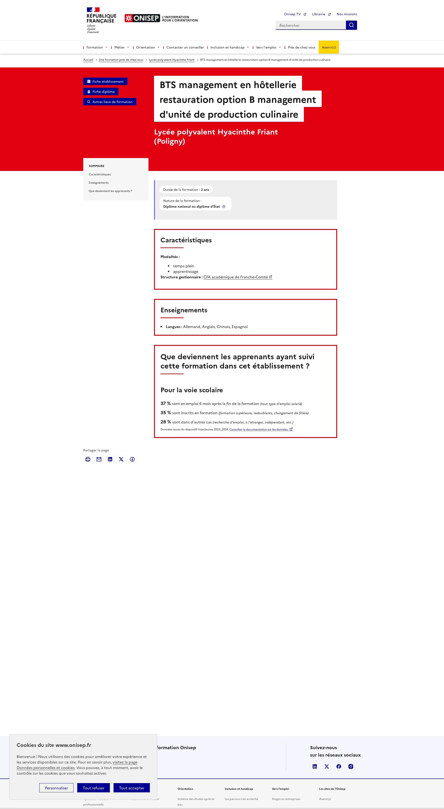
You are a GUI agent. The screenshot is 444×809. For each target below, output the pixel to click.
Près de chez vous (301, 47)
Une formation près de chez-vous (121, 59)
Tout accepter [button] (131, 787)
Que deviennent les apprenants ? (110, 191)
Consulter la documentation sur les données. (258, 429)
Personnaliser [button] (56, 787)
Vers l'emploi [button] (266, 47)
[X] (121, 459)
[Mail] (99, 459)
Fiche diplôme (103, 91)
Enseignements (98, 182)
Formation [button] (94, 47)
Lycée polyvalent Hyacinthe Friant (171, 59)
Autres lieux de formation (112, 101)
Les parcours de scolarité (241, 799)
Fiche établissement (108, 81)
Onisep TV (293, 14)
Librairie (319, 14)
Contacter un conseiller (185, 47)
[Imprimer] (87, 459)
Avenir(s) (329, 47)
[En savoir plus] (224, 206)
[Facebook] (132, 459)
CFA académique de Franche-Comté (236, 276)
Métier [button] (119, 47)
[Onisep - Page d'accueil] (142, 18)
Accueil (88, 59)
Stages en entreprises (286, 799)
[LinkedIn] (110, 459)
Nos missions (347, 14)
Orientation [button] (145, 47)
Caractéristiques (100, 174)
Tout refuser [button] (93, 787)
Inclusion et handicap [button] (227, 47)
